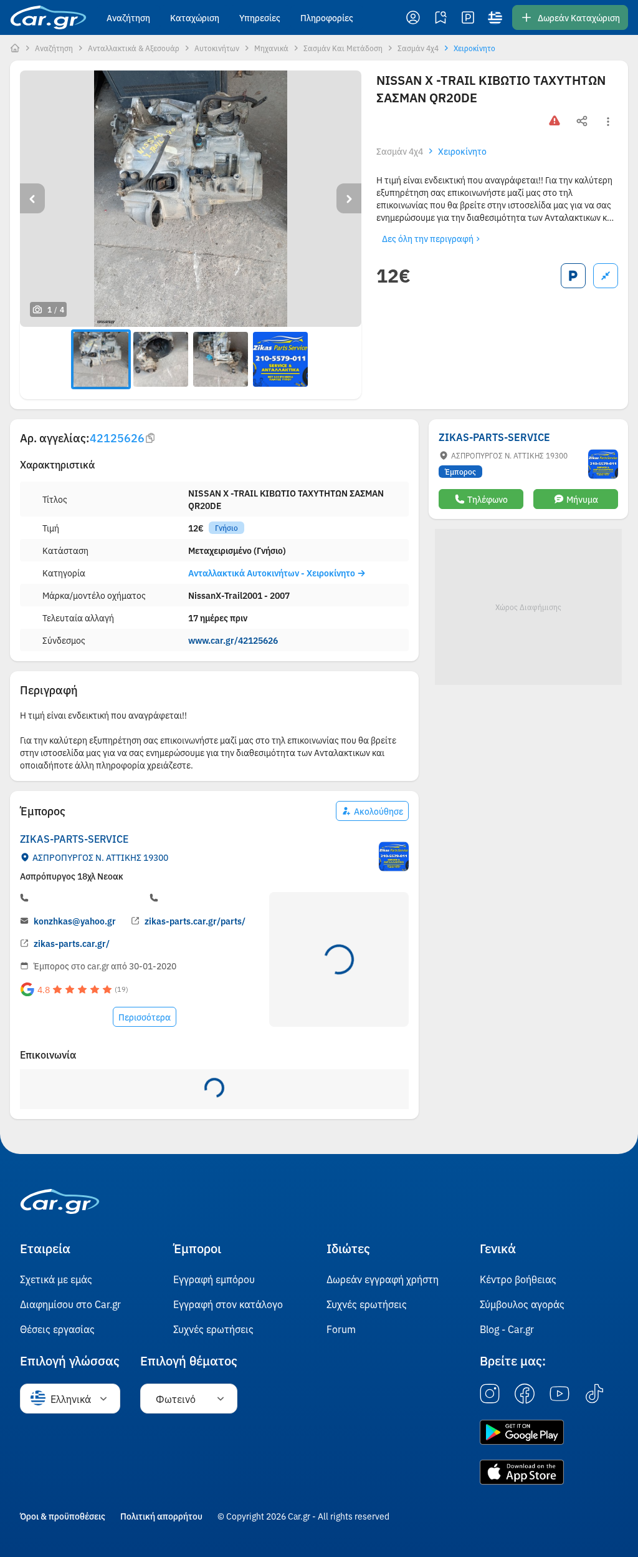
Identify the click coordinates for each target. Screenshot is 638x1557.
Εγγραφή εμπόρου (214, 1279)
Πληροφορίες (326, 17)
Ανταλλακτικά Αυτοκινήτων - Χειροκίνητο (272, 572)
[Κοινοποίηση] (582, 121)
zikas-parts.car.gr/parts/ (195, 920)
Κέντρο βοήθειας (518, 1279)
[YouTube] (559, 1394)
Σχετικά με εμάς (56, 1279)
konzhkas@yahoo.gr (75, 920)
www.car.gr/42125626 (233, 640)
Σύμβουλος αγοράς (522, 1304)
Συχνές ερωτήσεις (213, 1329)
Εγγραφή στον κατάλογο (228, 1304)
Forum (341, 1329)
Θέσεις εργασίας (57, 1329)
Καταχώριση (194, 17)
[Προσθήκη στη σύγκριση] (605, 275)
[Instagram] (490, 1394)
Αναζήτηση (128, 17)
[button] (413, 17)
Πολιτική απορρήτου (161, 1516)
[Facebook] (525, 1394)
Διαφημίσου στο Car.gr (70, 1304)
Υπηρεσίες (259, 17)
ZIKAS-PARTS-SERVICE (74, 838)
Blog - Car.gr (507, 1329)
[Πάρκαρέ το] (573, 275)
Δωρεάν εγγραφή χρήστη (382, 1279)
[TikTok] (594, 1394)
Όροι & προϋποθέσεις (62, 1516)
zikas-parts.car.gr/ (72, 943)
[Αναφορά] (554, 121)
